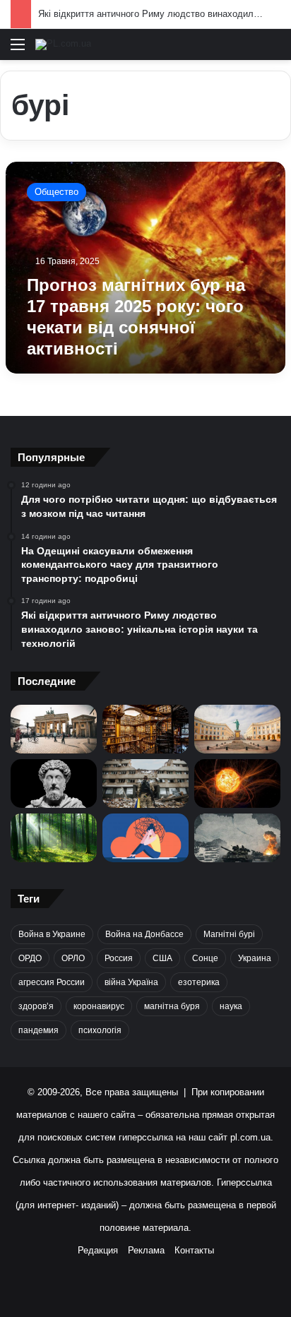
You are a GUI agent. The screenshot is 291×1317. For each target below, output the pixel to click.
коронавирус (98, 1006)
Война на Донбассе (144, 934)
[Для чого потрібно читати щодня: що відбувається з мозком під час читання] (145, 729)
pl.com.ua (250, 1137)
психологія (99, 1030)
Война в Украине (51, 934)
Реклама (146, 1250)
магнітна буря (172, 1006)
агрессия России (51, 982)
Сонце (205, 958)
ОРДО (30, 958)
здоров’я (36, 1006)
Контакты (194, 1250)
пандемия (38, 1030)
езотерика (199, 982)
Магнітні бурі (229, 934)
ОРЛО (73, 958)
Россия (119, 958)
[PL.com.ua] (63, 44)
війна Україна (131, 982)
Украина (254, 958)
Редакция (98, 1250)
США (162, 958)
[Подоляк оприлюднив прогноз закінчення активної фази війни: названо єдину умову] (145, 783)
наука (231, 1006)
